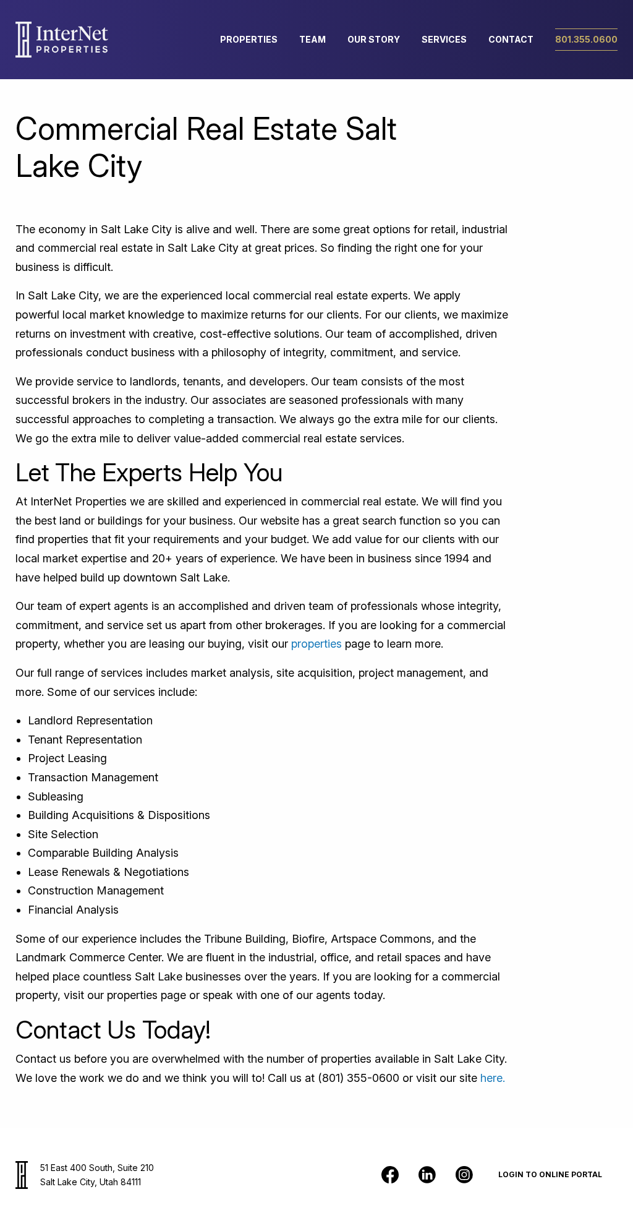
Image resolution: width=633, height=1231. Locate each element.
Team (312, 39)
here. (492, 1077)
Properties (249, 39)
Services (444, 39)
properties (316, 643)
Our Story (373, 39)
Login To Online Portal (550, 1174)
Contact (510, 39)
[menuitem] (249, 39)
